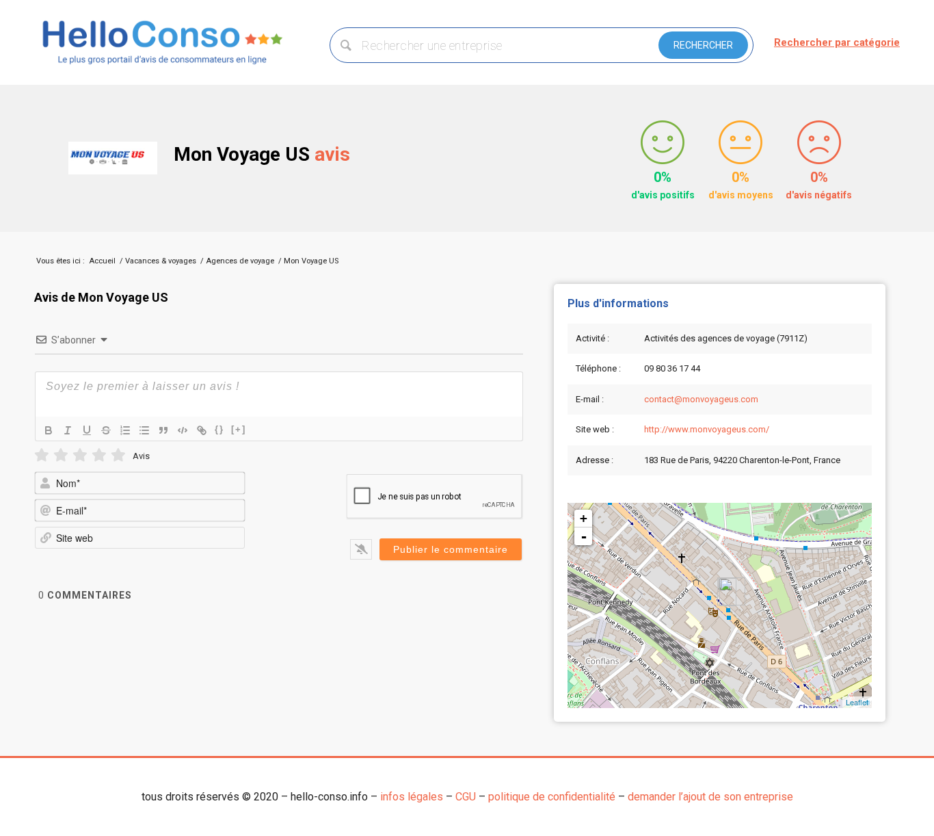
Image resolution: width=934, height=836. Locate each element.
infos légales (411, 796)
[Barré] (106, 430)
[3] (80, 455)
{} (219, 429)
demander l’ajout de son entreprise (710, 796)
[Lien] (201, 430)
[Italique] (67, 430)
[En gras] (48, 430)
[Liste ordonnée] (125, 430)
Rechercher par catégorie (837, 42)
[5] (118, 455)
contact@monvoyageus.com (701, 399)
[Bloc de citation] (163, 430)
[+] (238, 429)
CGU (465, 796)
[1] (41, 455)
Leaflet (857, 701)
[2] (60, 455)
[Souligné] (86, 430)
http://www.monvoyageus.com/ (706, 429)
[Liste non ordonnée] (144, 430)
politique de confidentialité (551, 796)
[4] (99, 455)
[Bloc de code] (182, 430)
